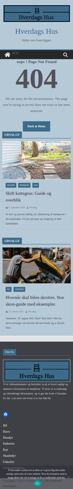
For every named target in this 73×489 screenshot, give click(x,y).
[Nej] (68, 477)
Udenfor (19, 289)
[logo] (36, 361)
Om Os (47, 398)
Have (6, 431)
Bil (8, 289)
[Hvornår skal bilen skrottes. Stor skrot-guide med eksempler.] (36, 265)
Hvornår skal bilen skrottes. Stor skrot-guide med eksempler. (35, 301)
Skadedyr (9, 455)
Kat (35, 185)
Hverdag (33, 207)
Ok (37, 483)
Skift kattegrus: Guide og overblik (28, 196)
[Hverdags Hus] (7, 54)
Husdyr (11, 185)
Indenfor (24, 185)
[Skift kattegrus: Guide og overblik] (36, 160)
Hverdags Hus (36, 31)
